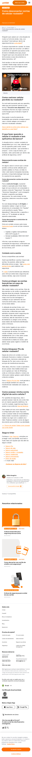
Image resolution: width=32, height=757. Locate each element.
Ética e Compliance (7, 616)
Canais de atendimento (8, 638)
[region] (16, 745)
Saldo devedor (20, 638)
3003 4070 (5, 657)
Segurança (4, 645)
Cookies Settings (16, 753)
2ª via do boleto (20, 635)
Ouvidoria (4, 642)
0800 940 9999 (6, 665)
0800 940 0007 (6, 661)
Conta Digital (10, 27)
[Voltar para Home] (5, 3)
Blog (3, 27)
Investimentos (5, 620)
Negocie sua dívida (21, 642)
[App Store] (8, 707)
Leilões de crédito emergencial (20, 646)
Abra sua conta (19, 2)
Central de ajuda (6, 635)
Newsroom (5, 627)
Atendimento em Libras (12, 714)
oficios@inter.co (20, 661)
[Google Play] (22, 707)
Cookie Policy (11, 744)
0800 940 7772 (20, 656)
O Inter (3, 610)
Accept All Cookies (16, 749)
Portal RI (4, 613)
